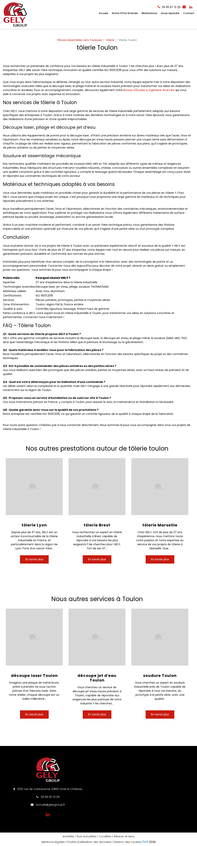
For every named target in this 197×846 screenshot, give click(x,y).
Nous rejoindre (170, 13)
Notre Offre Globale (125, 13)
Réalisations (149, 13)
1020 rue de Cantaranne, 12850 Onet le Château (49, 789)
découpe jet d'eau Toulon (97, 677)
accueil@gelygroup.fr (50, 805)
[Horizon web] (145, 841)
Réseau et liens (124, 836)
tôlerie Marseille (159, 525)
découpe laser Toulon (34, 675)
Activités (68, 836)
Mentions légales (53, 842)
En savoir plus (34, 559)
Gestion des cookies (127, 842)
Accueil (103, 13)
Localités (105, 836)
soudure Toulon (160, 675)
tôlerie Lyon (34, 525)
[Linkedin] (190, 7)
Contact (188, 13)
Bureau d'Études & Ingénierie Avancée (149, 90)
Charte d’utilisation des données (89, 842)
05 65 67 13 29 (49, 797)
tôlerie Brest (97, 525)
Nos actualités (86, 836)
